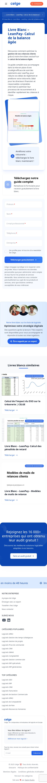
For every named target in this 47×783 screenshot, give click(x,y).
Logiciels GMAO (8, 652)
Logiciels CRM (7, 648)
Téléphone (11, 233)
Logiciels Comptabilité (10, 656)
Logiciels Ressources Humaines (14, 709)
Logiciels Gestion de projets (12, 641)
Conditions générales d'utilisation (31, 772)
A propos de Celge (9, 598)
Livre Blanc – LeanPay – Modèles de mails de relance (23, 493)
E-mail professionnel (15, 223)
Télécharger (10, 410)
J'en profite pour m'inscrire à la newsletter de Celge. (25, 251)
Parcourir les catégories (23, 776)
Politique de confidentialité (28, 767)
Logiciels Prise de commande (13, 645)
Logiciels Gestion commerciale (13, 659)
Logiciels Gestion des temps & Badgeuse (17, 637)
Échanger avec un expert (11, 602)
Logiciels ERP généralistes (12, 667)
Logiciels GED (7, 680)
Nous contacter (7, 609)
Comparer (38, 4)
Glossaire (12, 767)
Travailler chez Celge (10, 605)
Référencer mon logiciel (17, 739)
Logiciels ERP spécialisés (11, 663)
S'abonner (37, 753)
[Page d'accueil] (15, 4)
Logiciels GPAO (7, 634)
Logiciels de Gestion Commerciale (15, 694)
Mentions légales (9, 772)
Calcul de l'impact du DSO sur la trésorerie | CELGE (22, 403)
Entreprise (11, 243)
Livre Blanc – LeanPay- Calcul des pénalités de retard (23, 448)
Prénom (10, 204)
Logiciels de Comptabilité (11, 702)
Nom (9, 214)
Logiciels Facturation (10, 691)
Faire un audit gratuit (22, 556)
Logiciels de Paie (8, 705)
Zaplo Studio (29, 780)
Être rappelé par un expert (25, 341)
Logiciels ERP (7, 683)
